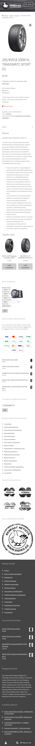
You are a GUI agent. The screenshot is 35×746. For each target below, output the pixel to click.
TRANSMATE (5, 118)
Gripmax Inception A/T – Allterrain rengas (17, 728)
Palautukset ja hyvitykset (12, 605)
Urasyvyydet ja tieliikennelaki (12, 470)
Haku (17, 743)
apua (6, 329)
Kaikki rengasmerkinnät (10, 451)
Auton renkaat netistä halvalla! (13, 430)
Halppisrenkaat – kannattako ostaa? (14, 448)
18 (14, 116)
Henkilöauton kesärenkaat (23, 116)
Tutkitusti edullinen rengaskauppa (14, 467)
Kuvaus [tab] (4, 127)
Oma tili (6, 743)
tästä (25, 327)
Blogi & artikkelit (9, 445)
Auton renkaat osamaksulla (12, 442)
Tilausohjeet (7, 424)
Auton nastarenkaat (9, 439)
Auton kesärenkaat (9, 433)
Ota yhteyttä (7, 473)
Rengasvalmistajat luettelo (12, 454)
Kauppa (11, 15)
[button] (30, 25)
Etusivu (6, 15)
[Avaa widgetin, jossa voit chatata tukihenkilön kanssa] (25, 743)
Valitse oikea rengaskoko (11, 427)
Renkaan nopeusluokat (10, 460)
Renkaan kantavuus (9, 457)
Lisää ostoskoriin (9, 266)
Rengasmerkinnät (10, 588)
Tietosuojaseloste (10, 598)
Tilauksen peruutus (10, 609)
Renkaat (17, 15)
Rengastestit (7, 464)
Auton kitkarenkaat (9, 436)
